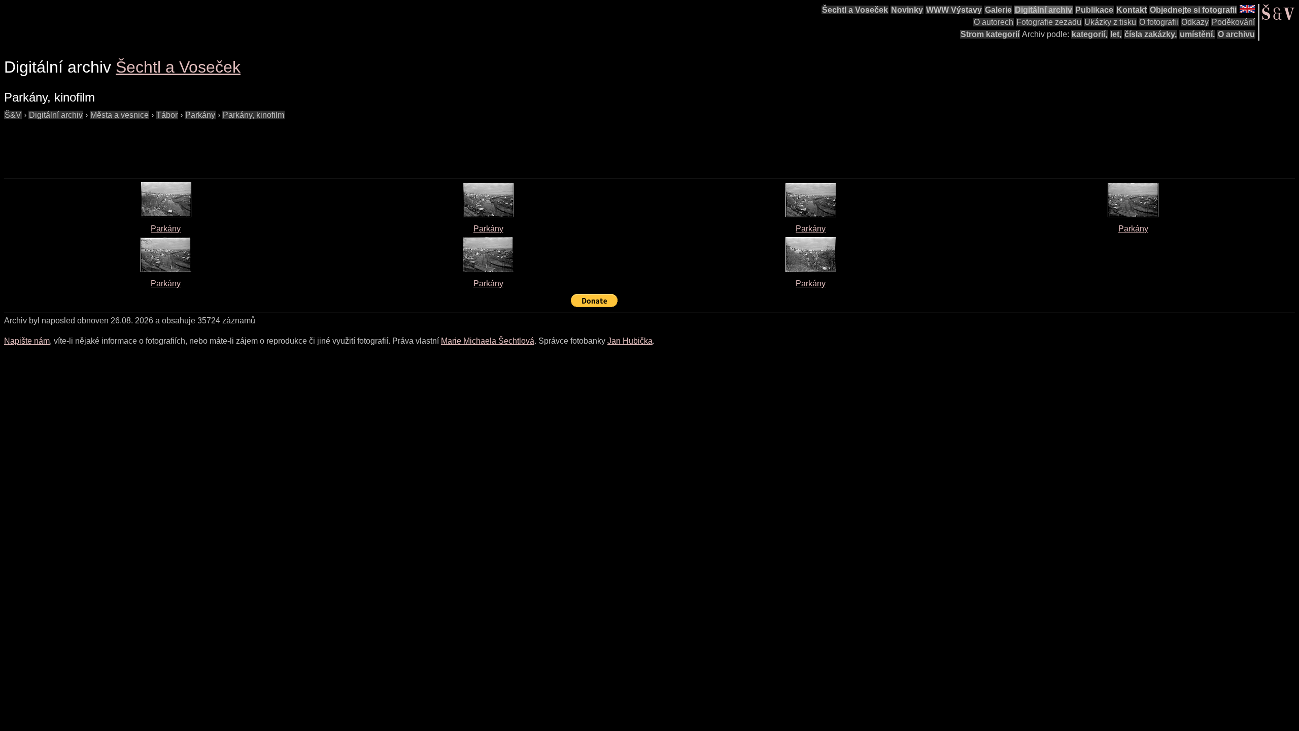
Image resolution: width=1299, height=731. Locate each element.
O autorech (993, 22)
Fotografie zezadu (1048, 22)
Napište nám (27, 341)
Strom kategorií (990, 34)
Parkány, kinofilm (253, 115)
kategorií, (1089, 34)
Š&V (13, 115)
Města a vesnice (119, 115)
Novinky (907, 10)
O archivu (1236, 34)
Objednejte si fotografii (1193, 10)
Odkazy (1195, 22)
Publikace (1094, 10)
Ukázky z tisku (1110, 22)
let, (1115, 34)
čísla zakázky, (1150, 34)
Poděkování (1233, 22)
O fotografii (1158, 22)
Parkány (200, 115)
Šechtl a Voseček (855, 10)
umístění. (1197, 34)
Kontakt (1131, 10)
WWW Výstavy (954, 10)
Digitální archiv (1043, 10)
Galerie (998, 10)
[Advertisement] (188, 144)
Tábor (167, 115)
